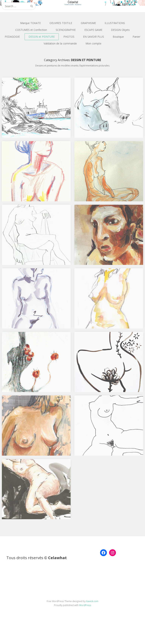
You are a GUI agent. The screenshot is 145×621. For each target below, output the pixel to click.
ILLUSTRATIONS (115, 23)
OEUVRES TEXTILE (60, 23)
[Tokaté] (72, 3)
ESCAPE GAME (93, 30)
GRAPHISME (88, 23)
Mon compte (93, 43)
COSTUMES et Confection (31, 30)
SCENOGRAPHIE (66, 30)
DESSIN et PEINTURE (42, 36)
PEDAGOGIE (12, 36)
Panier (136, 36)
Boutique (118, 36)
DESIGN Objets (120, 30)
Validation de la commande (60, 43)
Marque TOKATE (30, 23)
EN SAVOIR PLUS (93, 36)
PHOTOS (68, 36)
